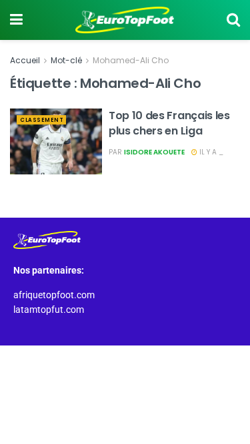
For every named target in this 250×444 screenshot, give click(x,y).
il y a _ (210, 152)
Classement (41, 120)
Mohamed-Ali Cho (131, 60)
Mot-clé (66, 60)
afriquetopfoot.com (54, 295)
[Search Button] (233, 20)
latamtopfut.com (48, 309)
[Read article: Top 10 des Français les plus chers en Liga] (56, 141)
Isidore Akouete (154, 152)
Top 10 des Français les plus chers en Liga (169, 123)
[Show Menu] (16, 20)
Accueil (25, 60)
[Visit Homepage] (124, 20)
